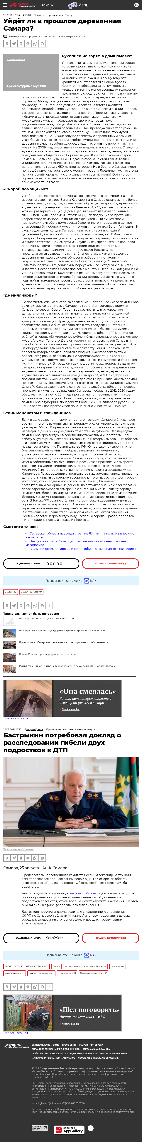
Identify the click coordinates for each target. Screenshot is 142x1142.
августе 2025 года (83, 893)
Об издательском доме (45, 1045)
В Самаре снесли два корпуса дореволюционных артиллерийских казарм (62, 630)
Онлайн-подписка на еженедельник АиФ (56, 1049)
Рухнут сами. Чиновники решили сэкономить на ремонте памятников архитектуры (67, 666)
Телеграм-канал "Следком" (18, 849)
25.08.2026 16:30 (12, 729)
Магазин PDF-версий (91, 1045)
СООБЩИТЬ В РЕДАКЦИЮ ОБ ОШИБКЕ (98, 1058)
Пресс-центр (69, 1045)
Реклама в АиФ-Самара (96, 1049)
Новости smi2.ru (15, 718)
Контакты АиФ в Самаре (114, 1053)
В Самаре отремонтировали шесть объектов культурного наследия (82, 549)
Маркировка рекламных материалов (53, 1058)
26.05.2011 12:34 (11, 15)
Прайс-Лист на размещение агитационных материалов (64, 1053)
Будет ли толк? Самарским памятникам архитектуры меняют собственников (63, 642)
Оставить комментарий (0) (110, 563)
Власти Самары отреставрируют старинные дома (47, 654)
